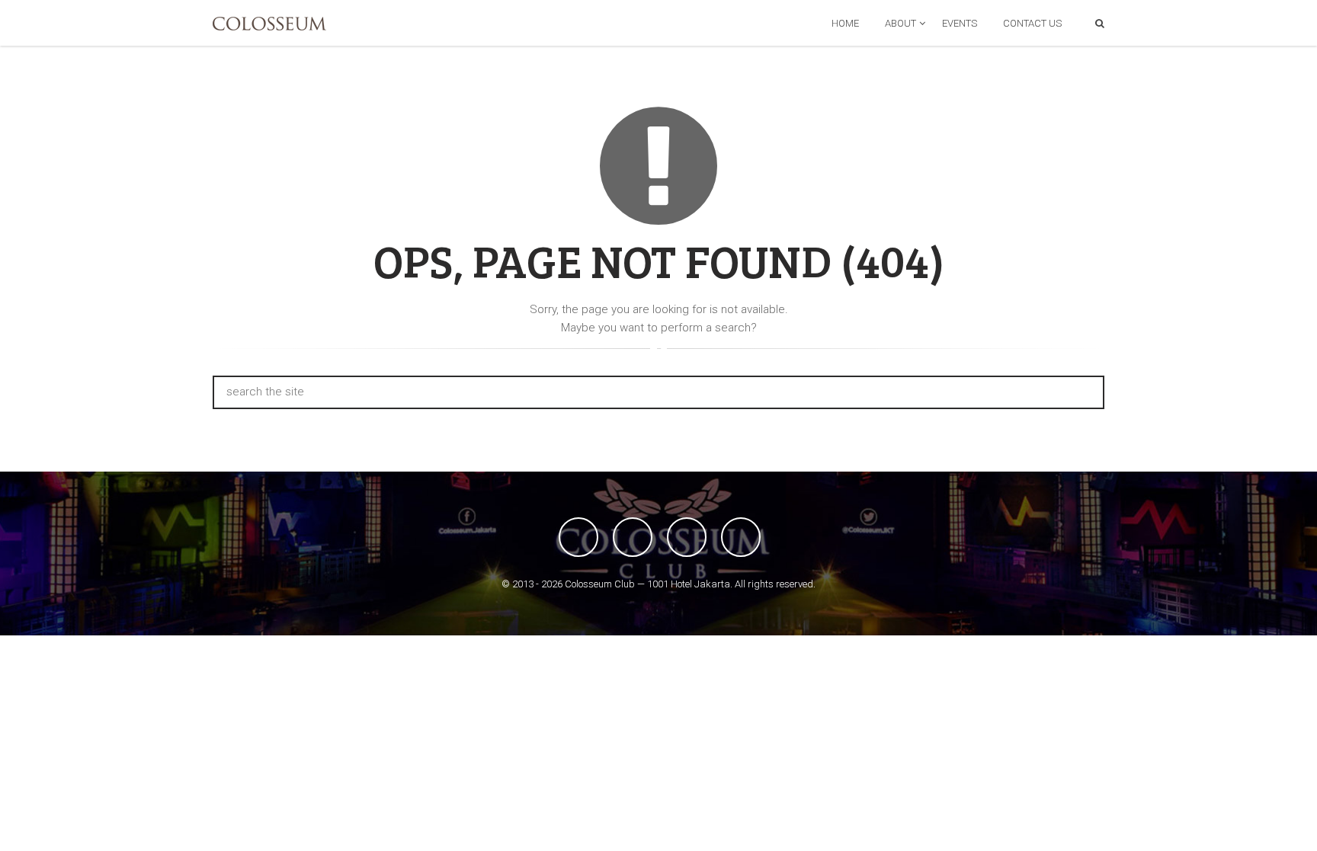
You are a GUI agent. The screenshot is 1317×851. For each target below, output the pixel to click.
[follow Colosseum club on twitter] (632, 537)
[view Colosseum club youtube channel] (687, 537)
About (900, 23)
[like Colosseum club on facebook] (578, 537)
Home (845, 23)
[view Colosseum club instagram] (741, 537)
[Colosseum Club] (269, 23)
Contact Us (1032, 23)
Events (959, 23)
